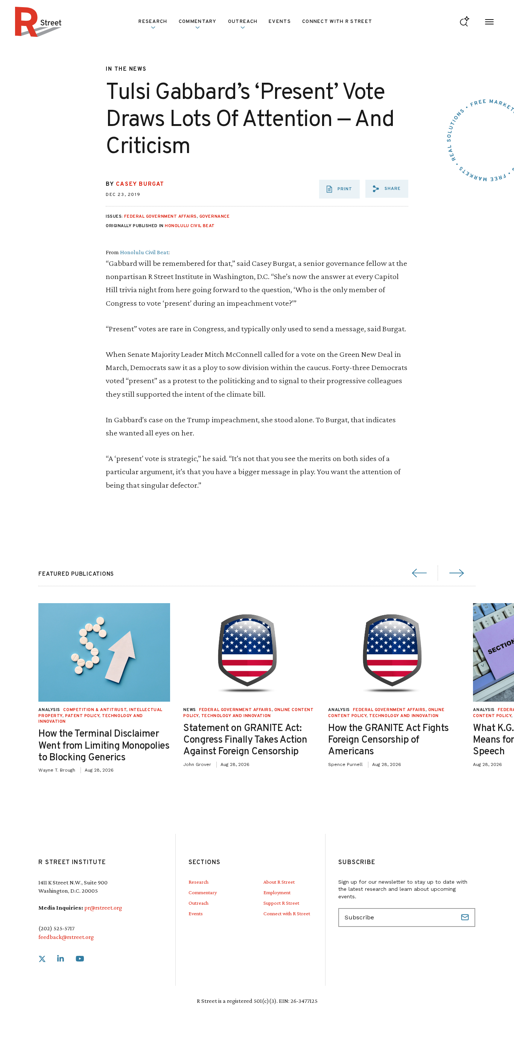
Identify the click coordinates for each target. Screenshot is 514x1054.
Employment (276, 892)
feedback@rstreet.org (66, 937)
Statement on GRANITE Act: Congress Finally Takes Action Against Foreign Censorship (245, 740)
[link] (42, 959)
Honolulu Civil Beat (189, 226)
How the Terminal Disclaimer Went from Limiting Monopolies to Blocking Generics (103, 746)
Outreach (242, 22)
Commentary (203, 892)
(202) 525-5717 (56, 928)
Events (280, 22)
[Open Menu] (489, 22)
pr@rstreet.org (103, 907)
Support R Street (281, 903)
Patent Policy (82, 716)
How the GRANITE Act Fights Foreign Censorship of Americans (388, 740)
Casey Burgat (140, 184)
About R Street (279, 882)
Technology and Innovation (236, 716)
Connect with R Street (337, 22)
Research (198, 882)
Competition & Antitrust (94, 710)
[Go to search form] (464, 22)
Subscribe (465, 917)
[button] (386, 189)
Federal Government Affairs (160, 216)
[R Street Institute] (38, 22)
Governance (214, 216)
